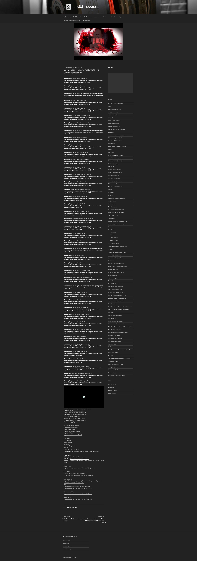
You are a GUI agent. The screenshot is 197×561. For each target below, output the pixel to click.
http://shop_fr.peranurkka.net (76, 418)
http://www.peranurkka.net (71, 427)
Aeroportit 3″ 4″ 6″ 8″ (113, 115)
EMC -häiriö (111, 132)
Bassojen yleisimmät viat (114, 126)
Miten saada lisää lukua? (114, 183)
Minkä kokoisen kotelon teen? (115, 172)
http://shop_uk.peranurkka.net (74, 422)
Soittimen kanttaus (113, 215)
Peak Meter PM (112, 204)
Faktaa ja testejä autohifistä (115, 138)
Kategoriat (112, 234)
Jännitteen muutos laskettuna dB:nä (117, 298)
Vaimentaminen (112, 260)
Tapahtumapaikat (114, 240)
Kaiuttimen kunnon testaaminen (116, 301)
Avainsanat (113, 232)
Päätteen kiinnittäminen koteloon (116, 198)
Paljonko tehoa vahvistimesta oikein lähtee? (119, 349)
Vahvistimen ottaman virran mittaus (117, 252)
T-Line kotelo (111, 227)
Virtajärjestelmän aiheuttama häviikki (117, 266)
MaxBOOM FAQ (112, 318)
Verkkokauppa (86, 20)
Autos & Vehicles (71, 507)
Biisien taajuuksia (112, 275)
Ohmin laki (111, 192)
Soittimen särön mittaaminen (115, 364)
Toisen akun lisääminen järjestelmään (117, 246)
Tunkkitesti (111, 249)
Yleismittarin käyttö (113, 370)
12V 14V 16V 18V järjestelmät (115, 103)
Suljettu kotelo (111, 218)
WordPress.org (112, 393)
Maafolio (110, 312)
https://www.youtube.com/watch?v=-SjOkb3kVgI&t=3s (79, 468)
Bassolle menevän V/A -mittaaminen (117, 129)
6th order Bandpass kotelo (114, 109)
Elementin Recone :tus (113, 280)
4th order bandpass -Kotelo (115, 289)
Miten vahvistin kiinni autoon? (115, 186)
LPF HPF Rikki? (112, 166)
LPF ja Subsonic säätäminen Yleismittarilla (118, 309)
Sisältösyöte (111, 387)
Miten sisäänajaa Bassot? (114, 341)
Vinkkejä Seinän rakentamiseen (116, 263)
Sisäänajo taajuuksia (113, 361)
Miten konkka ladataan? (114, 178)
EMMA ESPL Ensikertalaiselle (115, 283)
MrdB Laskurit (77, 17)
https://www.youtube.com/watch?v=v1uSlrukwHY (78, 494)
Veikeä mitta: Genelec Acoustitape (116, 375)
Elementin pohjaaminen (114, 278)
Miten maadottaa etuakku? (115, 181)
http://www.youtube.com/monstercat (82, 475)
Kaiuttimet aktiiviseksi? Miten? (115, 140)
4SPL (109, 106)
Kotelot (96, 17)
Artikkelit (112, 17)
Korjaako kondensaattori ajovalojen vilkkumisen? (120, 306)
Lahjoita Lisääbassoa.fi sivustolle (72, 20)
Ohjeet (104, 17)
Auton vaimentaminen (113, 123)
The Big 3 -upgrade (113, 367)
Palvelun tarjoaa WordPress (70, 557)
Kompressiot (111, 143)
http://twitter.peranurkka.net (72, 431)
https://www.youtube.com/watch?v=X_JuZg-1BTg (78, 488)
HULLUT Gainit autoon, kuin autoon (116, 292)
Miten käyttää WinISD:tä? (114, 335)
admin (80, 67)
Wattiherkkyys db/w (113, 269)
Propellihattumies (112, 206)
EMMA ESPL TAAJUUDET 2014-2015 (117, 135)
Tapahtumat (111, 229)
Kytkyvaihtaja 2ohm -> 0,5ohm (115, 155)
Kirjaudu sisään (112, 384)
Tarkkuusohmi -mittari (113, 243)
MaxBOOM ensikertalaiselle (115, 315)
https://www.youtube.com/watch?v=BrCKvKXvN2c (84, 451)
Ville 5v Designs (88, 17)
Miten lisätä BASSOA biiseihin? (115, 338)
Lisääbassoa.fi (87, 7)
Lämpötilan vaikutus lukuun (115, 158)
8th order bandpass (113, 112)
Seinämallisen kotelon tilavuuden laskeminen (119, 358)
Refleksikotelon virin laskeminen (116, 212)
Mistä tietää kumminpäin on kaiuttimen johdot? (119, 326)
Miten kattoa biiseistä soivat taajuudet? (118, 332)
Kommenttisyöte (112, 390)
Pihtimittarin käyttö (113, 352)
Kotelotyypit (111, 152)
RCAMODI (111, 355)
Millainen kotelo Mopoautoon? (115, 321)
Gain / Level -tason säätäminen (116, 286)
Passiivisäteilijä (112, 201)
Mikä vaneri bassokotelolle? (115, 169)
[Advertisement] (120, 83)
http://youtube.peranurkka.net (72, 433)
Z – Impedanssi (112, 372)
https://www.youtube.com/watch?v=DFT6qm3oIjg (78, 499)
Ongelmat (121, 17)
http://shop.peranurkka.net (76, 411)
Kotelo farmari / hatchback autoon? (117, 146)
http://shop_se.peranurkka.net (77, 412)
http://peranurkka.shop (74, 416)
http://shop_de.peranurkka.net (78, 414)
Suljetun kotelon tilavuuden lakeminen (117, 221)
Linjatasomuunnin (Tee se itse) (115, 161)
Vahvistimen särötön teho (114, 255)
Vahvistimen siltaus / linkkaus (115, 258)
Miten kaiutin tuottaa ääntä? (115, 329)
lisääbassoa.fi (67, 17)
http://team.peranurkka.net (71, 429)
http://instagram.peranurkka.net (73, 435)
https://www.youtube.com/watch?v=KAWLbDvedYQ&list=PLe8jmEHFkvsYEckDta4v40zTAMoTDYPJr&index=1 (84, 460)
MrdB (109, 347)
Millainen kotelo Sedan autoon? (116, 324)
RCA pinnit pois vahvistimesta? (116, 209)
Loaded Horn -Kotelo (113, 163)
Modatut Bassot (112, 344)
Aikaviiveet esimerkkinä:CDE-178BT (117, 295)
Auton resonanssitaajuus (114, 120)
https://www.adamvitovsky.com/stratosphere (77, 486)
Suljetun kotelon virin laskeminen (116, 224)
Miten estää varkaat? (113, 175)
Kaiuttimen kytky (112, 303)
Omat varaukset (114, 237)
